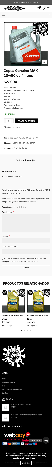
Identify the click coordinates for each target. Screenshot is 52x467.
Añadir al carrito (26, 121)
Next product (48, 15)
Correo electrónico (10, 246)
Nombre (6, 236)
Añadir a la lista (13, 127)
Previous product (42, 15)
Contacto (5, 393)
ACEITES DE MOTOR (30, 138)
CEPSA (32, 143)
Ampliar (44, 62)
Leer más (8, 326)
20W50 (17, 138)
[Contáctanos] (46, 440)
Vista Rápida (23, 296)
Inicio (4, 379)
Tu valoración (8, 212)
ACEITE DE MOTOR (20, 143)
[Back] (4, 15)
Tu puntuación (8, 207)
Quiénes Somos (8, 382)
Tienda (4, 386)
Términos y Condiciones (12, 389)
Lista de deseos (40, 7)
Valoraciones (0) (26, 160)
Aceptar (26, 463)
